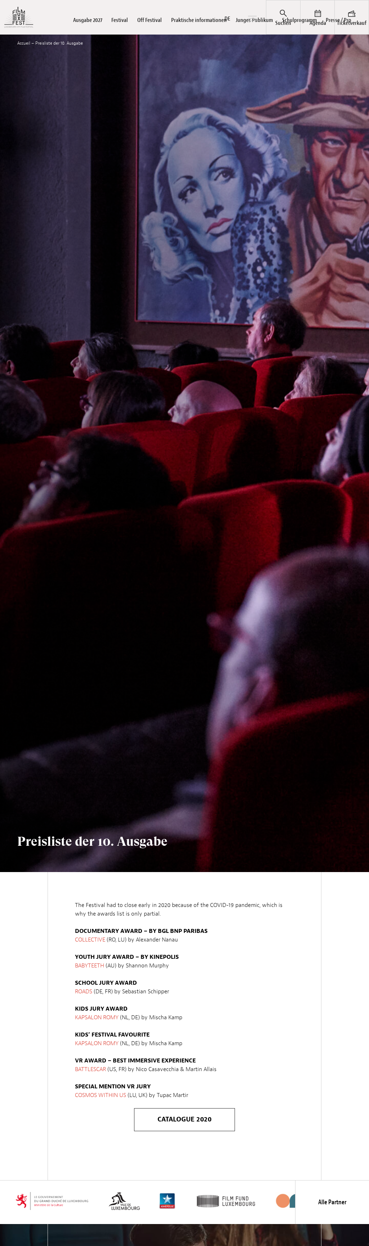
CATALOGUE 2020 (184, 1119)
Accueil (23, 43)
